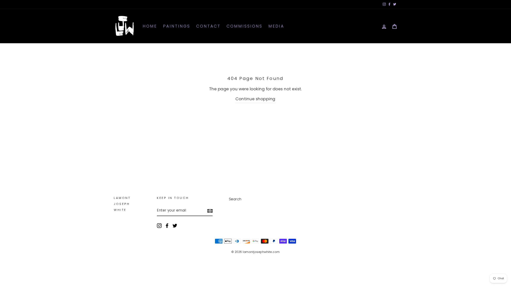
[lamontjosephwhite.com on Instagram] (159, 225)
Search (235, 199)
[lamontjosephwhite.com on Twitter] (174, 225)
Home (150, 26)
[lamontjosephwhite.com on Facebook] (167, 225)
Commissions (244, 26)
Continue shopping (255, 99)
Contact (208, 26)
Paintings (176, 26)
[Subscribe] (210, 210)
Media (276, 26)
